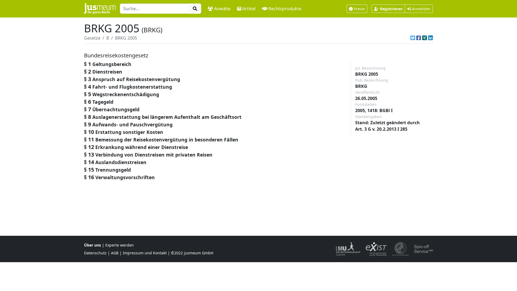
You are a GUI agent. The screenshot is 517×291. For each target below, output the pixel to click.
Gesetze (92, 38)
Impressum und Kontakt (145, 252)
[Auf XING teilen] (424, 38)
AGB (114, 252)
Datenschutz (95, 252)
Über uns (92, 245)
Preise (359, 8)
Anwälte (222, 9)
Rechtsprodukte (284, 9)
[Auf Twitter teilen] (412, 38)
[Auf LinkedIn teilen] (430, 38)
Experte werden (119, 245)
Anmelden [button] (421, 8)
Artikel (249, 9)
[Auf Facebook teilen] (418, 38)
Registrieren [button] (391, 8)
